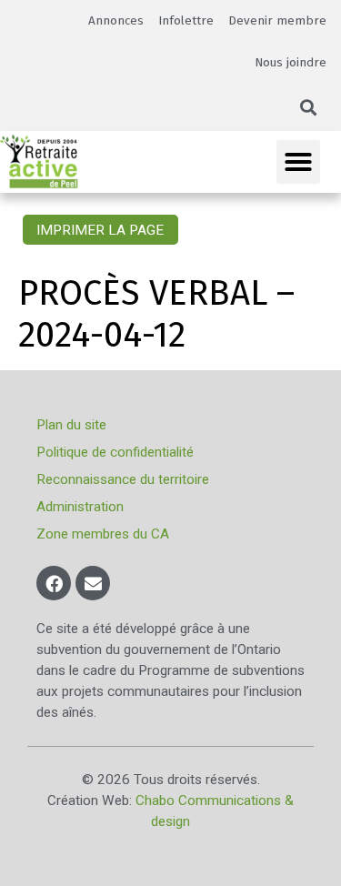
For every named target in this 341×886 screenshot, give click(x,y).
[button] (309, 108)
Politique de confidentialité (115, 452)
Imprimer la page (100, 229)
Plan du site (71, 425)
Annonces (116, 20)
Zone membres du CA (102, 534)
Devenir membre (277, 20)
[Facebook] (53, 583)
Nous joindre (290, 62)
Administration (80, 506)
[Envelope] (92, 583)
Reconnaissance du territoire (122, 479)
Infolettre (186, 20)
